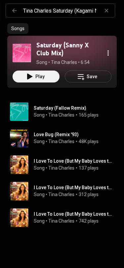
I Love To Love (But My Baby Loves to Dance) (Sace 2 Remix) (74, 161)
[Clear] (106, 10)
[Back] (14, 10)
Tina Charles (61, 115)
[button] (22, 53)
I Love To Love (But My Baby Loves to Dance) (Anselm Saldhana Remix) (74, 187)
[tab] (17, 28)
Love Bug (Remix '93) (56, 134)
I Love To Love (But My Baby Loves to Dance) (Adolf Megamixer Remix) (74, 214)
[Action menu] (108, 53)
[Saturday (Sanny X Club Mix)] (22, 53)
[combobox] (69, 10)
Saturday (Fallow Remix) (60, 108)
